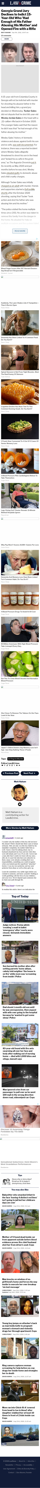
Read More (20, 231)
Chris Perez (6, 1290)
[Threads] (12, 766)
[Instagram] (10, 766)
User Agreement (9, 1469)
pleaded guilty (13, 173)
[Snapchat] (17, 766)
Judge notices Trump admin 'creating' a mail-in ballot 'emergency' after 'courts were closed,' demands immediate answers (18, 930)
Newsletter (9, 1465)
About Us (22, 1461)
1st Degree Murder (15, 759)
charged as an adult (10, 186)
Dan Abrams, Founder (24, 1472)
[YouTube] (2, 766)
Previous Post (12, 773)
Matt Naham (5, 32)
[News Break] (19, 766)
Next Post (28, 773)
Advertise (31, 1461)
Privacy (18, 1465)
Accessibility (27, 1465)
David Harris (7, 1206)
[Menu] (3, 3)
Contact (11, 1472)
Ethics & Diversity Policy (25, 1469)
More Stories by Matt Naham (20, 828)
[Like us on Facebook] (5, 766)
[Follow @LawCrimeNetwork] (14, 766)
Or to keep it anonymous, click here (21, 1182)
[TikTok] (7, 766)
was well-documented (23, 145)
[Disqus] (20, 862)
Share (6, 39)
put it (33, 162)
